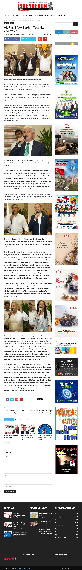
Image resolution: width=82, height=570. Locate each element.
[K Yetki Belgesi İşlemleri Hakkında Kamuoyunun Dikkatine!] (45, 429)
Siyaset (22, 15)
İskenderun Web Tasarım (23, 568)
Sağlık (53, 15)
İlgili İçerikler (9, 420)
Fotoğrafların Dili (60, 538)
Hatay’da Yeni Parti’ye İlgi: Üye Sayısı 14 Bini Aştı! (27, 437)
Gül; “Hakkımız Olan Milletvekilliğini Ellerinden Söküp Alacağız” (41, 412)
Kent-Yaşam (59, 517)
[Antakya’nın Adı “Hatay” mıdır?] (34, 515)
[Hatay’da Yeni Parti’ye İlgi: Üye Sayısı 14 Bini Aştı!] (28, 429)
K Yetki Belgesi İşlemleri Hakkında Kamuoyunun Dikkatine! (45, 437)
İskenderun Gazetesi (16, 34)
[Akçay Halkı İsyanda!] (34, 523)
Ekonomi (29, 15)
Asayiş (36, 15)
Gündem (15, 15)
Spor (65, 15)
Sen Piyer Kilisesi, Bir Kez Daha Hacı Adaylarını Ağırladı (14, 412)
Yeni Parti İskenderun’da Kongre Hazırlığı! (20, 515)
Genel (41, 15)
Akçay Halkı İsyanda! (45, 521)
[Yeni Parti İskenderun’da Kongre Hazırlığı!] (11, 429)
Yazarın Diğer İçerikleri (22, 420)
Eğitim (47, 15)
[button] (75, 15)
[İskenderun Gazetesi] (41, 7)
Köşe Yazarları (59, 526)
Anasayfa (8, 15)
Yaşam (58, 15)
